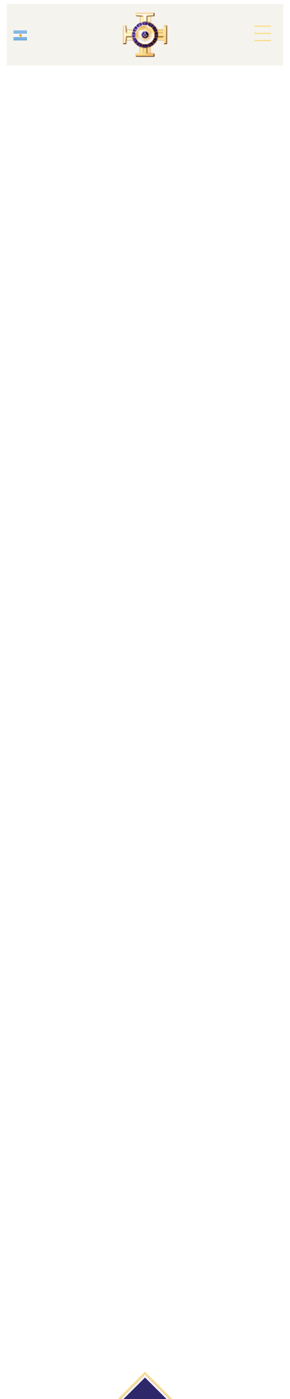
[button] (262, 34)
